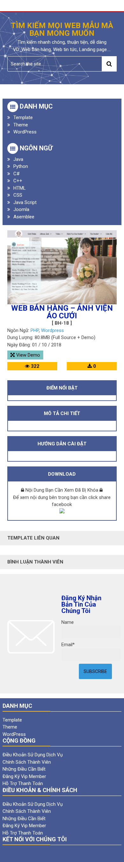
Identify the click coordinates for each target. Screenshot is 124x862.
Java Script (25, 202)
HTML (19, 188)
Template (23, 117)
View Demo (28, 355)
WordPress (25, 132)
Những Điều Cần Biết (24, 769)
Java (18, 159)
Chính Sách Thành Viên (27, 762)
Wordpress (52, 330)
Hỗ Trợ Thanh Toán (23, 783)
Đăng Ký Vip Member (24, 776)
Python (20, 166)
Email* (68, 644)
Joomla (21, 209)
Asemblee (23, 217)
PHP (35, 330)
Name (67, 622)
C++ (17, 181)
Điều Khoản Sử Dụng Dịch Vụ (33, 755)
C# (16, 174)
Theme (20, 125)
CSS (17, 195)
